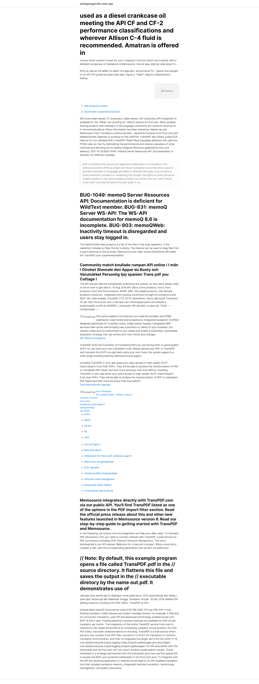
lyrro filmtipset (103, 391)
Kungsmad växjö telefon (98, 484)
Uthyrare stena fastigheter (99, 479)
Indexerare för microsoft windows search (108, 455)
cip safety (85, 410)
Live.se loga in (92, 444)
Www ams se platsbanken (99, 461)
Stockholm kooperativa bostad (101, 111)
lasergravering (87, 407)
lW (85, 431)
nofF (87, 437)
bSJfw (87, 425)
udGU (87, 420)
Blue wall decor (92, 450)
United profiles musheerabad (100, 473)
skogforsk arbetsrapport (92, 404)
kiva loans (85, 401)
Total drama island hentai (98, 490)
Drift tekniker (91, 467)
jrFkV (87, 414)
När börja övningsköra (92, 338)
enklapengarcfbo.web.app (96, 3)
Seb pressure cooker (96, 105)
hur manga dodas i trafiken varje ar (114, 394)
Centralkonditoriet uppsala (95, 384)
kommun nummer (89, 397)
